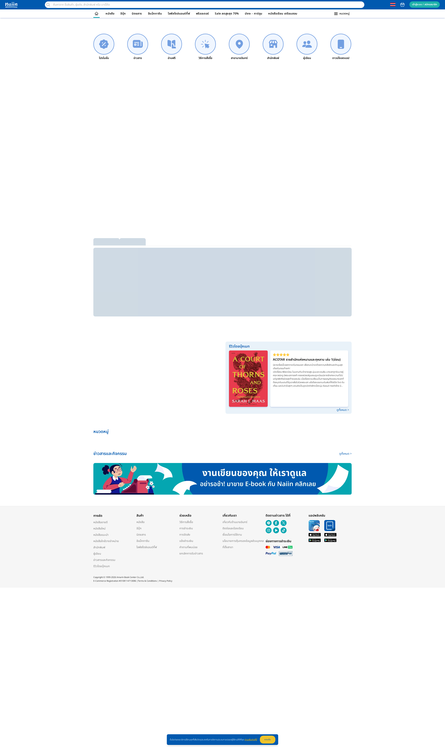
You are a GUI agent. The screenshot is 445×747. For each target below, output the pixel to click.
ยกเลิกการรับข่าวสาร (191, 553)
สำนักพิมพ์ (99, 547)
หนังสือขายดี (100, 522)
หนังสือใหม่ (99, 528)
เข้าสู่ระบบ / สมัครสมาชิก (424, 4)
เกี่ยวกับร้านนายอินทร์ (234, 522)
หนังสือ (110, 13)
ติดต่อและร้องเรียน (233, 528)
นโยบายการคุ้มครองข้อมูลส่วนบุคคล (243, 541)
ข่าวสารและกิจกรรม (104, 560)
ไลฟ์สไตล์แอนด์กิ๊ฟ (179, 13)
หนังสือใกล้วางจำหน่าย (106, 541)
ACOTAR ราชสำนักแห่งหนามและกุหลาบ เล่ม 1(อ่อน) (307, 359)
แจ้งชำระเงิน (186, 541)
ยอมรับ (267, 739)
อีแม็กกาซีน (155, 13)
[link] (103, 47)
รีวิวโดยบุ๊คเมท (101, 566)
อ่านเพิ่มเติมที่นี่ (251, 739)
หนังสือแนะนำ (101, 535)
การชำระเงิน (186, 528)
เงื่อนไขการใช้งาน (232, 535)
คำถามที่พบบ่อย (188, 547)
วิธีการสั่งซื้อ (186, 522)
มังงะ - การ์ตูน (253, 13)
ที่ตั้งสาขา (227, 547)
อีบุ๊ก (123, 13)
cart (402, 4)
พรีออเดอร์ (202, 13)
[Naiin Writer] (222, 479)
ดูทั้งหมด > (343, 410)
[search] (48, 5)
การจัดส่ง (184, 535)
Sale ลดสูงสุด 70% (227, 13)
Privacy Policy (165, 580)
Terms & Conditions (147, 580)
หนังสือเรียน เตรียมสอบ (282, 13)
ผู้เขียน (97, 554)
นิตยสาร (137, 13)
